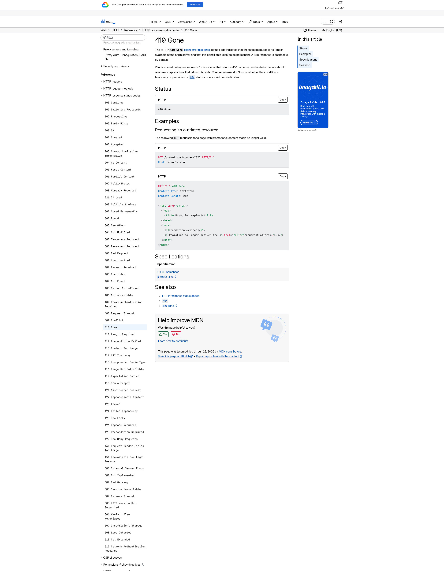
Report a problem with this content (217, 356)
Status (303, 48)
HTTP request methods (118, 88)
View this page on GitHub (174, 356)
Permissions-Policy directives (121, 564)
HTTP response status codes (180, 296)
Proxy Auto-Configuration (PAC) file (125, 57)
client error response (197, 49)
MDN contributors (230, 351)
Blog (285, 21)
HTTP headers (112, 81)
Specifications (308, 59)
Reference (107, 74)
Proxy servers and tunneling (121, 49)
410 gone (168, 305)
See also (304, 65)
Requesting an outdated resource (186, 129)
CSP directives (112, 557)
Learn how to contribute (173, 341)
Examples (305, 54)
